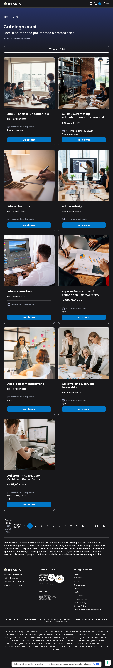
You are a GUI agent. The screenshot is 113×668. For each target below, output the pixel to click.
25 (104, 525)
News (76, 588)
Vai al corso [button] (29, 139)
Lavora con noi (81, 599)
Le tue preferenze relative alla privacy (69, 664)
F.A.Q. (76, 592)
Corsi (76, 581)
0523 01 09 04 (18, 581)
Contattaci (79, 595)
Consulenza (79, 585)
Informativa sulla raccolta (28, 664)
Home (7, 16)
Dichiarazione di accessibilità (87, 609)
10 (83, 525)
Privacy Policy (80, 602)
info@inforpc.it (15, 585)
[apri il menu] (107, 4)
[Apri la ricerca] (91, 3)
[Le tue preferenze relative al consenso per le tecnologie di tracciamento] (108, 663)
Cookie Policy (80, 606)
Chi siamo (79, 578)
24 (96, 525)
